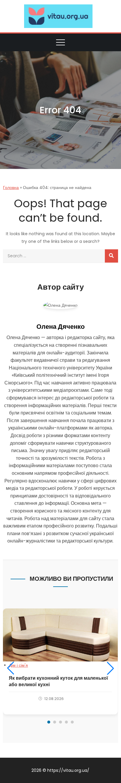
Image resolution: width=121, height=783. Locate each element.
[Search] (111, 256)
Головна (11, 187)
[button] (10, 668)
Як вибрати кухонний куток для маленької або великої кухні (58, 681)
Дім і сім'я (18, 665)
